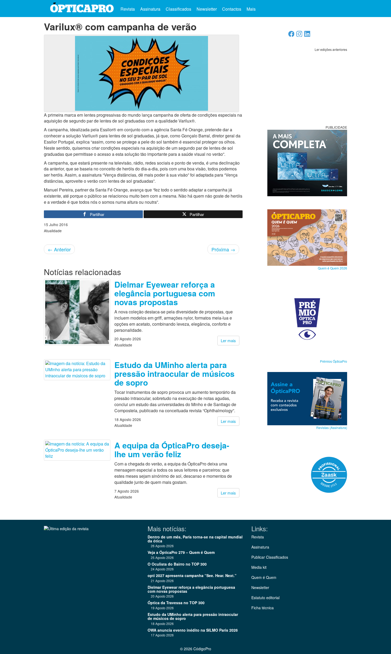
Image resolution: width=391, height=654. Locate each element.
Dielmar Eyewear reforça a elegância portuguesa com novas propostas (164, 293)
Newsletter (207, 9)
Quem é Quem (263, 577)
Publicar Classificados (269, 557)
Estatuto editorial (265, 597)
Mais (252, 9)
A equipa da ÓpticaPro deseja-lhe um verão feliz (171, 449)
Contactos (231, 9)
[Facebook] (291, 35)
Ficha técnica (262, 607)
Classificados (178, 9)
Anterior (59, 249)
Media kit (259, 567)
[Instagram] (299, 35)
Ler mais (228, 340)
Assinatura (150, 9)
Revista (127, 9)
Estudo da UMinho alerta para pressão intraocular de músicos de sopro (174, 373)
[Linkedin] (307, 35)
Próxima (223, 249)
